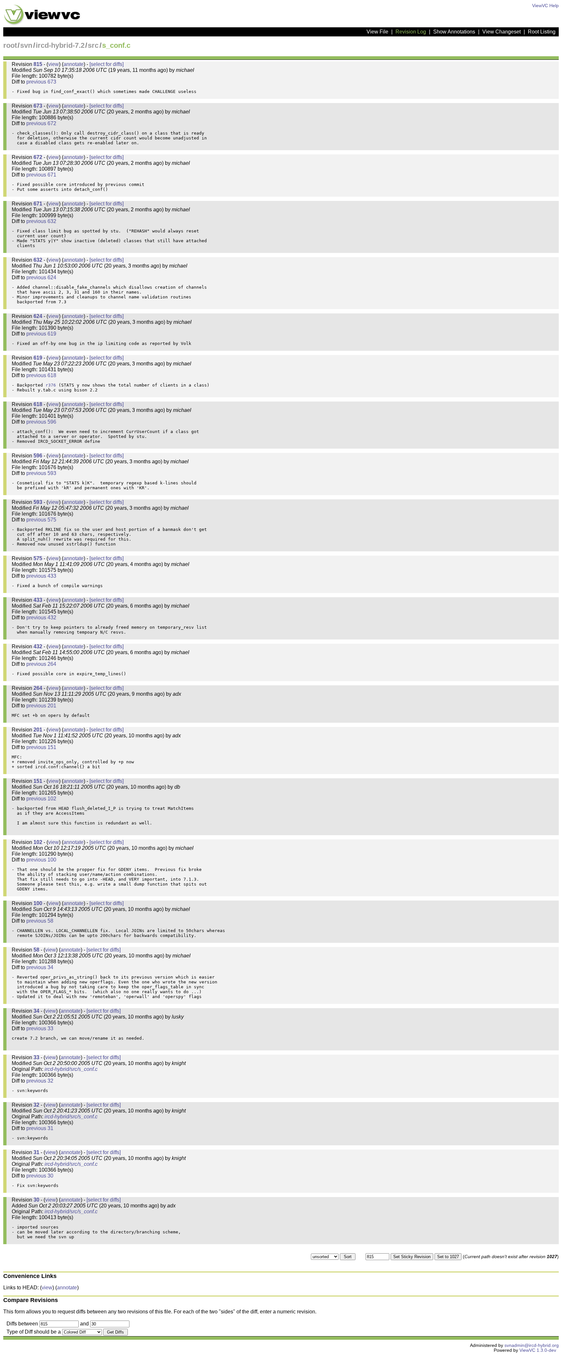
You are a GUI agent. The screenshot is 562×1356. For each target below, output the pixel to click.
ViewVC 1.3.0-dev (537, 1350)
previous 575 (41, 519)
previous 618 (41, 375)
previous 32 (39, 1081)
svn (26, 45)
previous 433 (41, 576)
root (10, 45)
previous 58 (39, 921)
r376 (51, 385)
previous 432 (41, 617)
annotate (73, 64)
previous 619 (41, 333)
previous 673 (41, 82)
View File (377, 31)
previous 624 (41, 277)
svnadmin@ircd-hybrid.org (531, 1345)
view (53, 64)
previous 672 (41, 123)
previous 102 (41, 798)
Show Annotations (454, 31)
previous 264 (41, 664)
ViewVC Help (545, 5)
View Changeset (501, 31)
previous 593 (41, 473)
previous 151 (41, 747)
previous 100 (41, 859)
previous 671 (41, 175)
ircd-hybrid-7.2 (60, 45)
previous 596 (41, 422)
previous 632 (41, 221)
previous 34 (39, 967)
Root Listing (541, 31)
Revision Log (410, 31)
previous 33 (39, 1028)
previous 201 (41, 705)
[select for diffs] (106, 64)
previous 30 (39, 1175)
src (93, 45)
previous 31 (39, 1128)
